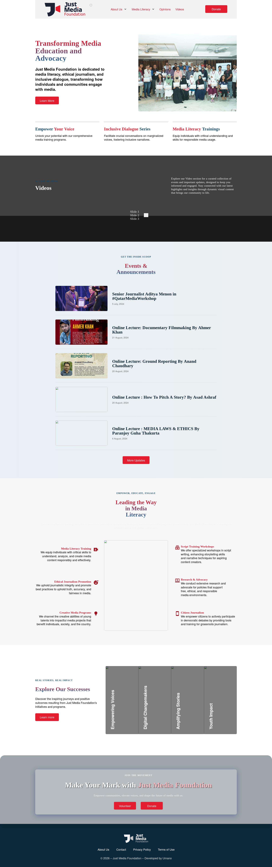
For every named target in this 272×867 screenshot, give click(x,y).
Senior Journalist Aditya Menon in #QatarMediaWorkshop (144, 296)
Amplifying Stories (193, 709)
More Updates (136, 460)
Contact (121, 849)
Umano (167, 858)
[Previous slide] (145, 215)
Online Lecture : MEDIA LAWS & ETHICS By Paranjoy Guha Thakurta (155, 430)
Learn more (47, 717)
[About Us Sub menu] (125, 9)
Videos (179, 9)
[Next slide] (147, 215)
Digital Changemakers (164, 709)
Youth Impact (221, 713)
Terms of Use (166, 849)
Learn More (47, 100)
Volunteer (125, 806)
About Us (116, 9)
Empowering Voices (128, 713)
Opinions (165, 9)
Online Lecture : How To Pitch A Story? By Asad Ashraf (164, 397)
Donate (216, 9)
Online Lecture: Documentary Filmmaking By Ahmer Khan (161, 329)
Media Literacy (141, 9)
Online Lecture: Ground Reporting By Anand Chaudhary (154, 363)
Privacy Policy (142, 849)
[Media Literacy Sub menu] (153, 9)
